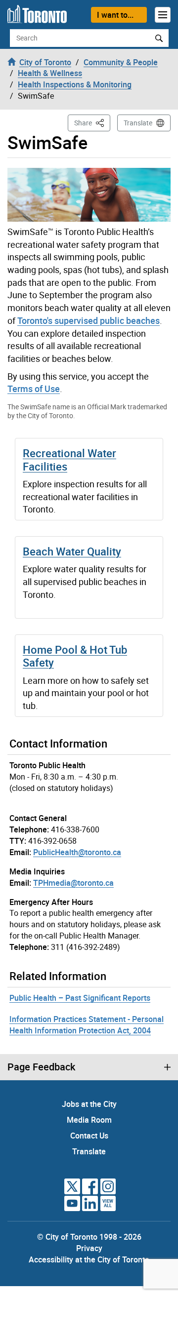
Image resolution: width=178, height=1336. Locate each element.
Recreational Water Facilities (69, 459)
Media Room (89, 1119)
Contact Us (89, 1135)
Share (92, 122)
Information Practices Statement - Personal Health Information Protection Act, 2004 (86, 1025)
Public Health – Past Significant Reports (79, 997)
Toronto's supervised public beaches (88, 320)
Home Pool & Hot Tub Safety (75, 655)
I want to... (115, 14)
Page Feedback (41, 1067)
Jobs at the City (89, 1104)
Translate (138, 122)
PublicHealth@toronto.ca (77, 852)
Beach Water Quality (72, 551)
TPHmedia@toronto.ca (73, 882)
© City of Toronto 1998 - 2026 (89, 1236)
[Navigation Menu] (163, 15)
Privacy (89, 1248)
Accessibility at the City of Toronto (89, 1259)
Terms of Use (33, 388)
